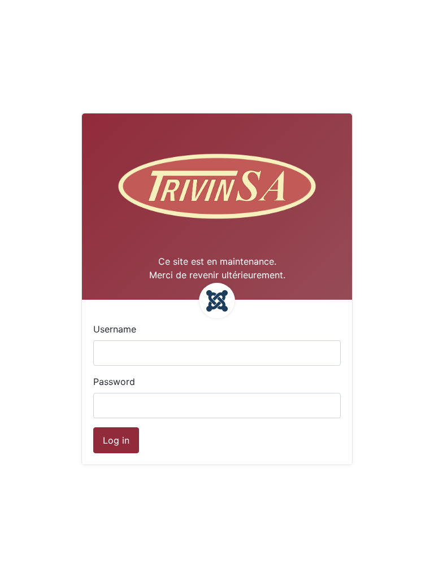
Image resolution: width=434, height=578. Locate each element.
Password (114, 381)
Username (114, 329)
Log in (116, 440)
